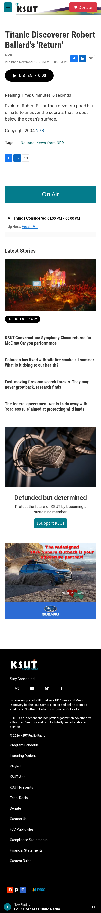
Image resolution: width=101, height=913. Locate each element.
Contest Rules (20, 861)
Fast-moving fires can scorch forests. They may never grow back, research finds (47, 384)
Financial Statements (26, 850)
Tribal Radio (19, 798)
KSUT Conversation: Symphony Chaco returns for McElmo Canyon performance (48, 340)
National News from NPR (42, 143)
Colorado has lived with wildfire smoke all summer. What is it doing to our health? (50, 362)
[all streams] (94, 907)
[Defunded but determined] (50, 457)
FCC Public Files (22, 829)
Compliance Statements (29, 840)
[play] (7, 906)
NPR (40, 130)
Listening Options (23, 756)
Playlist (15, 766)
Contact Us (18, 819)
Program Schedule (24, 745)
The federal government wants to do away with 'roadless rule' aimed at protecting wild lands (46, 406)
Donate (85, 7)
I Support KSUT (51, 523)
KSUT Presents (21, 787)
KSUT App (17, 777)
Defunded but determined (50, 497)
